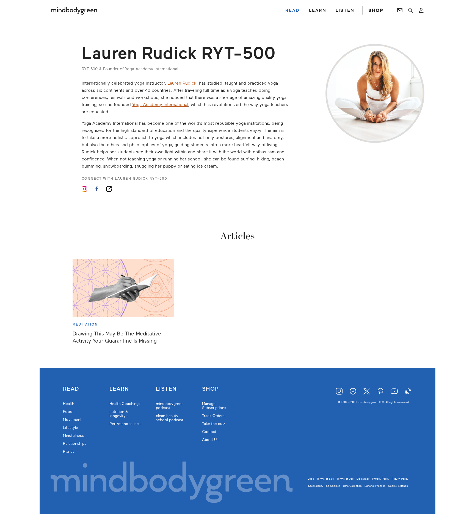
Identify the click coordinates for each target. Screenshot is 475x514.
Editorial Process (374, 485)
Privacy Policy (380, 478)
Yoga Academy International (160, 104)
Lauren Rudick (182, 83)
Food (67, 412)
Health (68, 404)
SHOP (375, 10)
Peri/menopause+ (125, 424)
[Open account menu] (421, 10)
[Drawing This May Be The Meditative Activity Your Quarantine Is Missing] (123, 288)
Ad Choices (333, 485)
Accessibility (315, 485)
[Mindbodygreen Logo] (74, 10)
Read (71, 389)
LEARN (317, 10)
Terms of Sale (325, 478)
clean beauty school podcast (169, 418)
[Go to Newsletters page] (400, 10)
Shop (210, 389)
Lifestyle (70, 428)
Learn (119, 389)
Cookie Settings (398, 485)
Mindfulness (73, 436)
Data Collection (352, 485)
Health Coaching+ (125, 404)
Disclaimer (363, 478)
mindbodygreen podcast (170, 406)
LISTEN (345, 10)
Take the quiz (213, 424)
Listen (166, 389)
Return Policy (400, 478)
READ (292, 10)
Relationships (74, 443)
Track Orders (213, 416)
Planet (68, 451)
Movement (72, 420)
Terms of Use (345, 478)
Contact (209, 432)
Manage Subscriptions (214, 406)
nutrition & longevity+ (118, 414)
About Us (210, 440)
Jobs (311, 478)
